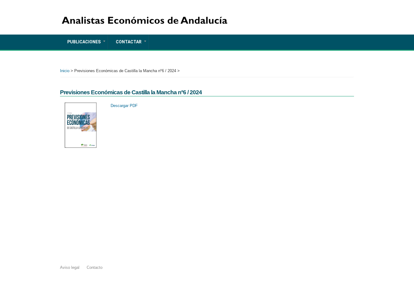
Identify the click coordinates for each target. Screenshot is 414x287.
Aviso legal (69, 267)
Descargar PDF (124, 105)
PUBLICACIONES (87, 44)
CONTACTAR (132, 44)
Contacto (94, 267)
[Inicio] (145, 14)
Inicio (64, 70)
